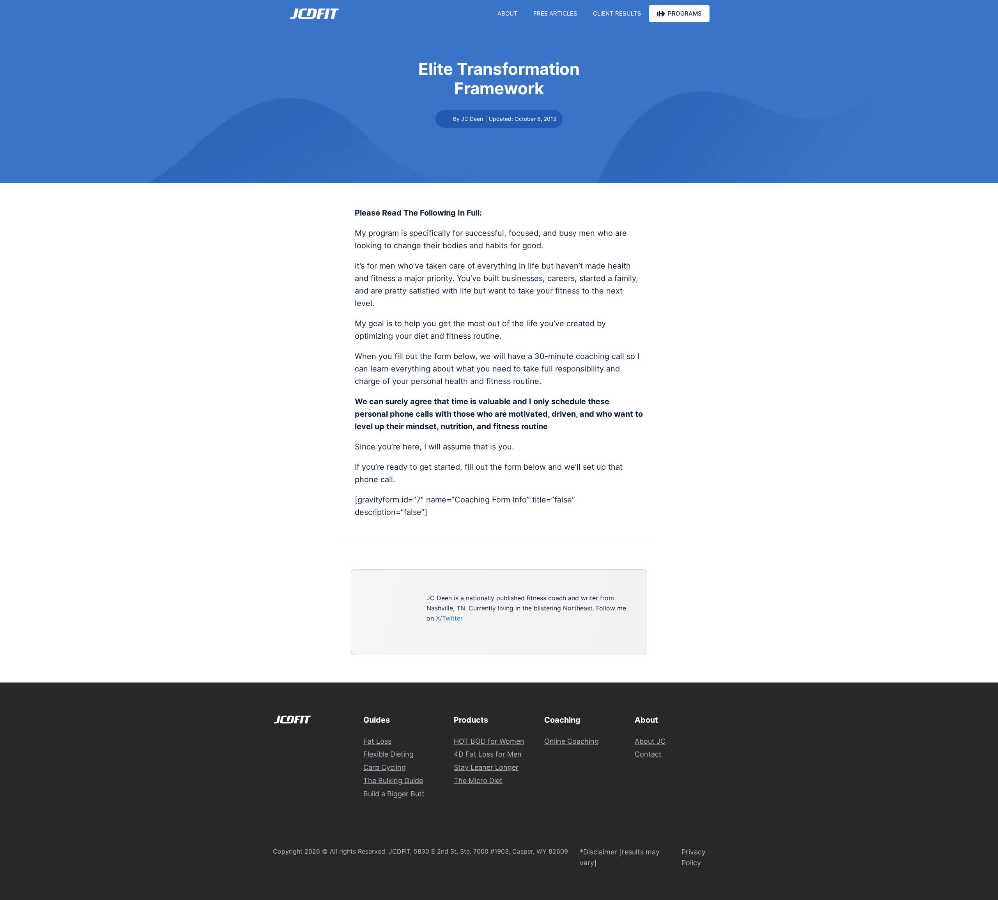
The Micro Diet (478, 780)
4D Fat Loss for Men (488, 754)
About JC (650, 741)
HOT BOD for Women (489, 741)
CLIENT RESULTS (617, 13)
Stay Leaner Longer (486, 767)
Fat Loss (377, 741)
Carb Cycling (384, 767)
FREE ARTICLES (555, 13)
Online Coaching (571, 741)
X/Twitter (449, 618)
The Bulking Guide (393, 780)
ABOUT (507, 13)
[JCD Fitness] (314, 13)
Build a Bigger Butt (394, 794)
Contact (648, 754)
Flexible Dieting (388, 754)
